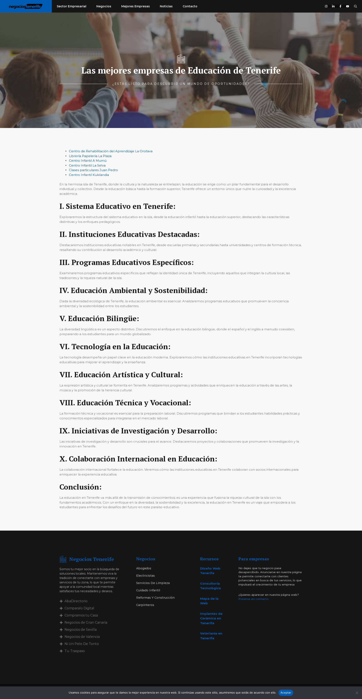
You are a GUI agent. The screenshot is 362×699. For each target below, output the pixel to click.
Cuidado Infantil (148, 590)
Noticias (166, 6)
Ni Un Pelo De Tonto (82, 644)
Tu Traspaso (75, 651)
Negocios (103, 6)
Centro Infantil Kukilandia (89, 175)
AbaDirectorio (76, 601)
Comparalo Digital (79, 608)
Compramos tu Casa (81, 615)
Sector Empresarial (71, 6)
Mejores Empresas (135, 6)
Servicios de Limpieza (153, 583)
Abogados (143, 568)
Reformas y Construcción (155, 598)
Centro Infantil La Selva (87, 165)
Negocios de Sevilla (81, 630)
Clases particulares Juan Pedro (93, 170)
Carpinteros (145, 605)
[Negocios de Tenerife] (26, 6)
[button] (355, 6)
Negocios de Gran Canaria (86, 622)
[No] (357, 693)
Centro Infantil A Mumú (87, 161)
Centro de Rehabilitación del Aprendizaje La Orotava (111, 151)
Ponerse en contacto (253, 599)
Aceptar (286, 692)
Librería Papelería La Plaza (90, 156)
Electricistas (145, 576)
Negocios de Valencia (82, 637)
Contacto (190, 6)
